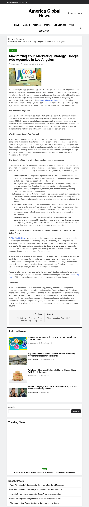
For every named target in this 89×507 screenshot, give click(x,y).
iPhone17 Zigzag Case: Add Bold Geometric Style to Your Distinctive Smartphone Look (53, 387)
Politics (37, 25)
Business (13, 51)
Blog (44, 469)
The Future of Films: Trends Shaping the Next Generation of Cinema (34, 503)
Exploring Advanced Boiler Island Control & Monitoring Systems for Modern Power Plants (51, 355)
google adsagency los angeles (50, 100)
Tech (71, 25)
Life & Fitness (60, 25)
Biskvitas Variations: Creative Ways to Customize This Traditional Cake (36, 490)
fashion (26, 25)
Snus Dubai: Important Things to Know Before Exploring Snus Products (36, 499)
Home (16, 25)
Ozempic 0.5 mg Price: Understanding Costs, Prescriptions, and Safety (35, 494)
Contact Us (44, 31)
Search (11, 407)
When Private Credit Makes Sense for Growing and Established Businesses (44, 472)
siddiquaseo (15, 64)
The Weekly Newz (18, 238)
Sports (47, 25)
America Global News (44, 13)
